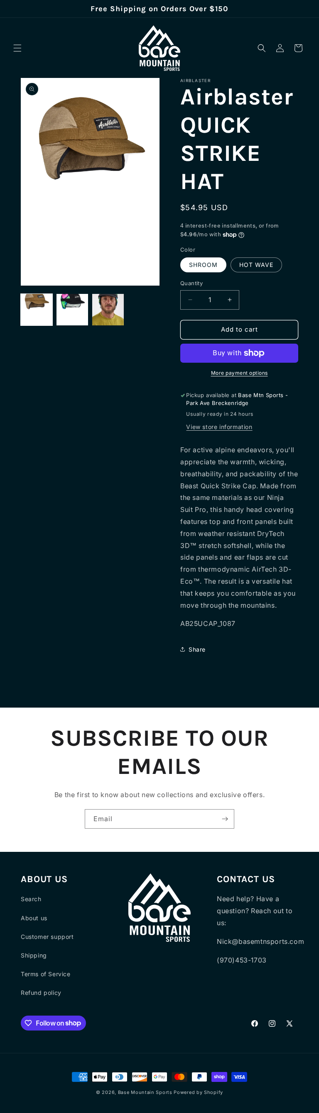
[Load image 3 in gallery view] (108, 309)
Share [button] (197, 649)
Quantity (191, 283)
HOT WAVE (256, 264)
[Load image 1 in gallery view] (36, 309)
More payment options (239, 373)
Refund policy (41, 992)
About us (34, 917)
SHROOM (203, 264)
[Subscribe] (225, 819)
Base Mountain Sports (145, 1092)
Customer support (47, 936)
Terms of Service (46, 973)
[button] (17, 48)
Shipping (34, 955)
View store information (219, 426)
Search (31, 898)
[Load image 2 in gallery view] (72, 309)
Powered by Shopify (198, 1092)
